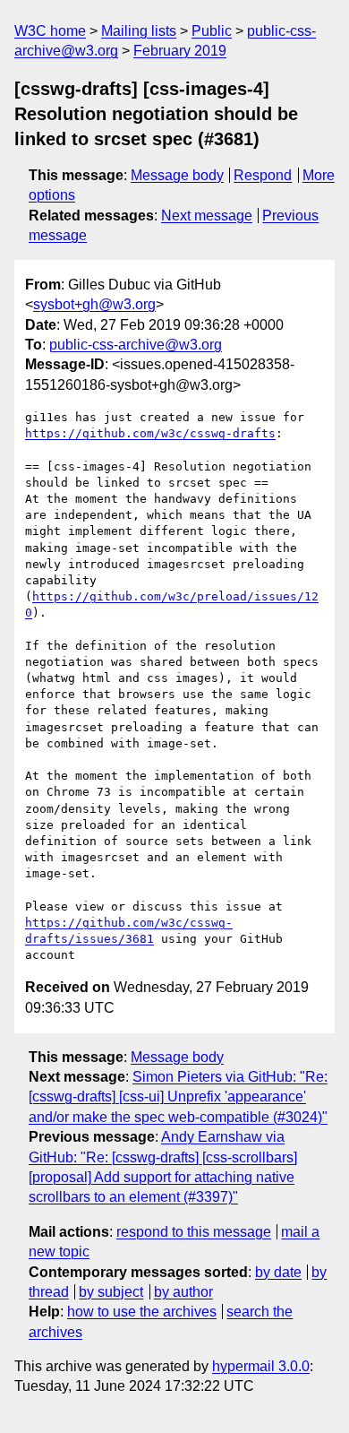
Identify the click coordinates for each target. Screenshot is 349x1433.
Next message (206, 215)
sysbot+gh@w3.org (94, 304)
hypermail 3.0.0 (261, 1366)
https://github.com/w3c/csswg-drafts (150, 433)
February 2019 (179, 50)
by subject (111, 1291)
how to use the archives (142, 1311)
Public (212, 31)
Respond (263, 175)
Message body (177, 175)
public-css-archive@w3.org (135, 344)
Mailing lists (138, 31)
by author (183, 1291)
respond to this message (193, 1231)
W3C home (50, 31)
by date (278, 1272)
